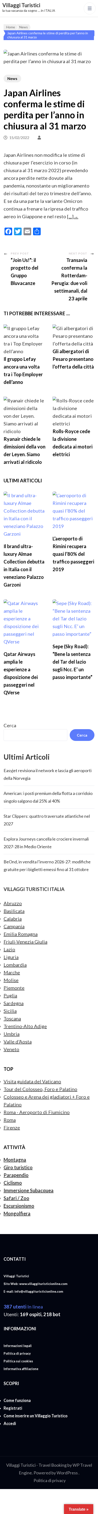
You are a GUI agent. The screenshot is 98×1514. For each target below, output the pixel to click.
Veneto (11, 1049)
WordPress (67, 1472)
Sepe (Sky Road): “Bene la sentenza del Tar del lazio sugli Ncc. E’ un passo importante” (72, 661)
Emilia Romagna (21, 934)
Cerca (10, 725)
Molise (11, 980)
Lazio (9, 949)
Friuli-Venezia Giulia (25, 942)
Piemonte (14, 988)
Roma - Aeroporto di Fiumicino (37, 1112)
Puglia (10, 995)
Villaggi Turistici (21, 5)
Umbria (12, 1034)
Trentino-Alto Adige (25, 1026)
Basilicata (14, 911)
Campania (14, 926)
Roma (10, 1120)
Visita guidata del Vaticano (32, 1081)
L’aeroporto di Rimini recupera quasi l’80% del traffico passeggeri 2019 (73, 554)
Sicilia (10, 1011)
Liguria (11, 957)
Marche (12, 972)
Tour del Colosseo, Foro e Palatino (40, 1089)
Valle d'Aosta (18, 1041)
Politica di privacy (50, 1480)
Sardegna (14, 1003)
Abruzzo (13, 903)
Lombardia (15, 965)
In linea (23, 1306)
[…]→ (72, 216)
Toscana (12, 1018)
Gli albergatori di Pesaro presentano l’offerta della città (73, 358)
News (12, 78)
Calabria (13, 918)
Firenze (12, 1127)
